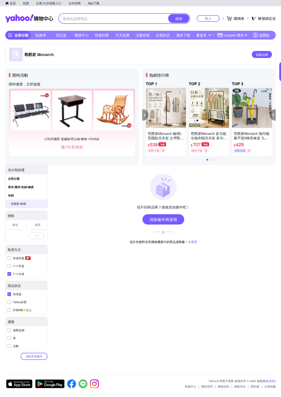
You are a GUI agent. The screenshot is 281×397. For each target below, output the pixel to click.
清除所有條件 (34, 356)
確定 (37, 236)
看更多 (201, 35)
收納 (11, 195)
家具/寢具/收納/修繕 (21, 187)
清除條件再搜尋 (163, 219)
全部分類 (14, 178)
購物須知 (223, 386)
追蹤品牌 (262, 54)
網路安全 (240, 386)
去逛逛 (192, 241)
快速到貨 (102, 35)
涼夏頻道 (143, 35)
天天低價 (122, 35)
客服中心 (190, 386)
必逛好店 (163, 35)
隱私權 (255, 386)
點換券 (41, 35)
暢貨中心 (82, 35)
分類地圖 (270, 386)
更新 (272, 381)
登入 (208, 18)
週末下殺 (183, 35)
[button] (145, 115)
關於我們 (207, 386)
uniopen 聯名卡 (235, 35)
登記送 (61, 35)
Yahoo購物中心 (29, 18)
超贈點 (264, 35)
